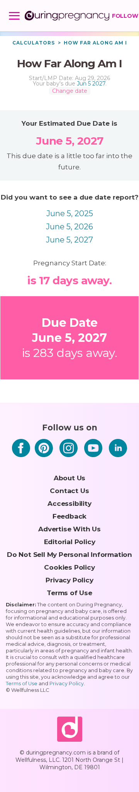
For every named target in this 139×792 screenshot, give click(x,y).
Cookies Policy (69, 567)
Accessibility (69, 503)
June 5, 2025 (69, 213)
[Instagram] (68, 459)
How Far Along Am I (95, 43)
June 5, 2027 (69, 239)
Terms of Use (69, 593)
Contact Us (69, 490)
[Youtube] (93, 459)
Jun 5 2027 (91, 83)
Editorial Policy (69, 542)
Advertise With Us (69, 529)
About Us (69, 478)
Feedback (69, 516)
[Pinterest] (43, 459)
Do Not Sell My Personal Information (69, 554)
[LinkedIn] (118, 459)
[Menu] (14, 17)
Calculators (33, 43)
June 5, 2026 (69, 226)
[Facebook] (21, 459)
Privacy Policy (69, 580)
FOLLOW (123, 15)
